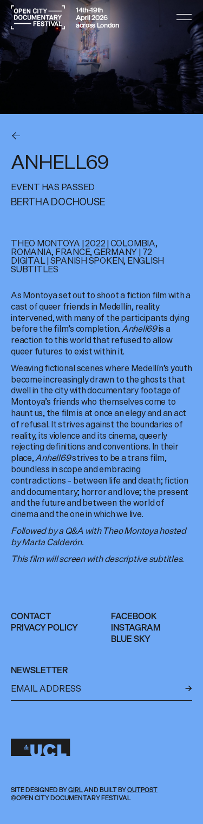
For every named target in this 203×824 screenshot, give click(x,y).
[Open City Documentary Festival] (38, 17)
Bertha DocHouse (58, 201)
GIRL (75, 789)
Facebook (134, 616)
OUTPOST (142, 789)
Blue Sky (130, 639)
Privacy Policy (44, 627)
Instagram (136, 627)
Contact (31, 616)
